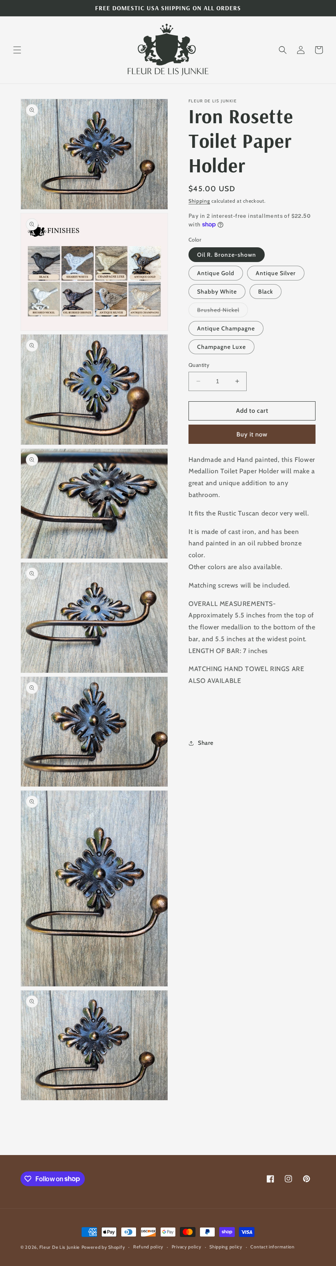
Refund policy (148, 1247)
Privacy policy (187, 1247)
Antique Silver (276, 273)
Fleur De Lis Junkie (59, 1247)
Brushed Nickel (222, 311)
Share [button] (205, 742)
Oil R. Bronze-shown (226, 254)
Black (265, 291)
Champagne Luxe (221, 346)
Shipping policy (226, 1247)
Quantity (198, 365)
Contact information (272, 1247)
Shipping (199, 201)
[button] (17, 50)
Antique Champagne (226, 328)
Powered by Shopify (103, 1247)
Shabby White (217, 291)
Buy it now (252, 434)
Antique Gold (215, 273)
